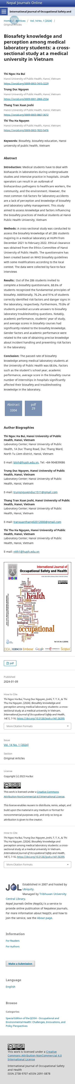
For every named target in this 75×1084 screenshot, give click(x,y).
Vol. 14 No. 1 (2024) (41, 20)
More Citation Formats (19, 726)
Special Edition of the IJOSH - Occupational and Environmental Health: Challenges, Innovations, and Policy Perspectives (35, 1022)
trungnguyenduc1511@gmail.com (35, 492)
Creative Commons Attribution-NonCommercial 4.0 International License (35, 1055)
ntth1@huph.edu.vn (26, 551)
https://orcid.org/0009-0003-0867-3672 (26, 114)
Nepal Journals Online (24, 2)
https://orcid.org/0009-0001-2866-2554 (26, 99)
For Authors (12, 946)
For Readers (12, 940)
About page (44, 918)
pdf (11, 663)
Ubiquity (27, 889)
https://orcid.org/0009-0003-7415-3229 (26, 83)
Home (7, 20)
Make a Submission (20, 963)
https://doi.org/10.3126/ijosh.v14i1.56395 (41, 718)
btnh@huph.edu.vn (26, 462)
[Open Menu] (4, 11)
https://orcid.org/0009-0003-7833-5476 (26, 130)
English (10, 986)
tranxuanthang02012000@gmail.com (37, 522)
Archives (20, 20)
